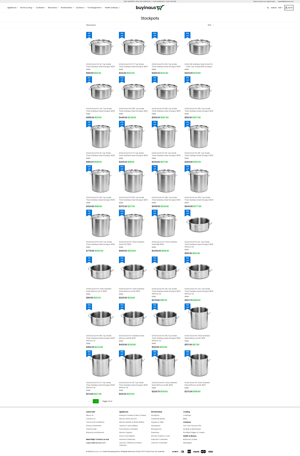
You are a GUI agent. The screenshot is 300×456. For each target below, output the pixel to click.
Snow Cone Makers (127, 436)
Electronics (52, 7)
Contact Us (90, 419)
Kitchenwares (66, 7)
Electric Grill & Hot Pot (128, 419)
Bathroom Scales (190, 439)
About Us (89, 415)
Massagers (187, 443)
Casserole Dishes (158, 419)
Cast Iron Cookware (159, 443)
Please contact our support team (264, 1)
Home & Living (26, 7)
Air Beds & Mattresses (192, 429)
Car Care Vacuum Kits (192, 425)
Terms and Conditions (95, 422)
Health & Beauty (112, 7)
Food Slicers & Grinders (128, 429)
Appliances (12, 7)
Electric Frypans (125, 432)
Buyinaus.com (97, 451)
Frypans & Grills (157, 422)
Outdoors (80, 7)
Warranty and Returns (95, 432)
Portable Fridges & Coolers (194, 432)
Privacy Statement (93, 425)
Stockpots (155, 415)
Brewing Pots (156, 429)
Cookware (40, 7)
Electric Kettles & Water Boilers (131, 422)
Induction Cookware (159, 439)
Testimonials (91, 429)
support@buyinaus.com (286, 1)
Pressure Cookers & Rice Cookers (132, 415)
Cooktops (187, 415)
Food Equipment (94, 7)
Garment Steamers (127, 439)
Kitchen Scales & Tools (160, 436)
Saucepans (155, 425)
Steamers (155, 432)
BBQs (185, 419)
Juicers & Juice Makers (128, 425)
